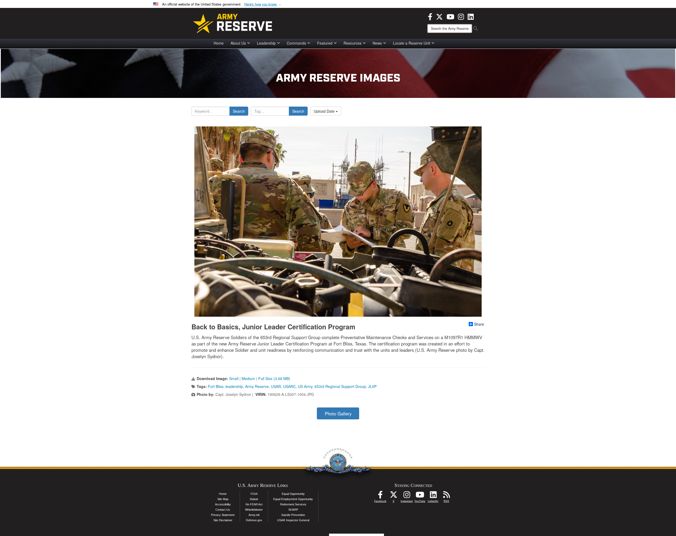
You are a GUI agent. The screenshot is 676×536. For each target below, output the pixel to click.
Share (479, 324)
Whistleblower (254, 509)
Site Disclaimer (222, 520)
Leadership (266, 43)
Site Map (222, 499)
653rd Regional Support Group (340, 386)
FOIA (254, 493)
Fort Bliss (215, 386)
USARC (289, 386)
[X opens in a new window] (439, 16)
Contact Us (222, 509)
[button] (263, 4)
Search (239, 111)
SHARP (293, 509)
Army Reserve (257, 386)
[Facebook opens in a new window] (430, 16)
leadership (234, 386)
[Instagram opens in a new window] (461, 16)
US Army (305, 386)
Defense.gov (254, 520)
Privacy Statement (222, 514)
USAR (276, 386)
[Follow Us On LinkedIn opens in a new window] (433, 496)
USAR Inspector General (293, 520)
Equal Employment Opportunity (293, 499)
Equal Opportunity (293, 493)
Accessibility (223, 504)
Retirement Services (293, 504)
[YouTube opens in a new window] (450, 16)
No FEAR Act (254, 504)
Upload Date (325, 111)
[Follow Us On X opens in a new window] (393, 496)
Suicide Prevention (293, 514)
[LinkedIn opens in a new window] (471, 16)
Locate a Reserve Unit (411, 43)
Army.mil (253, 514)
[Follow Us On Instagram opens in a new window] (406, 496)
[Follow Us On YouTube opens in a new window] (419, 496)
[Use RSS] (446, 496)
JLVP (372, 386)
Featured (324, 43)
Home (219, 43)
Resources (353, 43)
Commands (296, 43)
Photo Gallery (338, 413)
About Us (238, 43)
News (377, 43)
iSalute (254, 499)
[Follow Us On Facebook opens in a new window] (380, 496)
